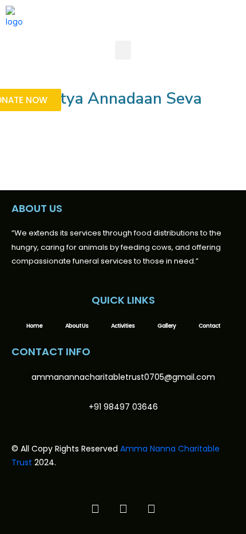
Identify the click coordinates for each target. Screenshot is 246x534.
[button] (123, 50)
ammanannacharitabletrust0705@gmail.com (123, 377)
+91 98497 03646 (123, 407)
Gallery (166, 325)
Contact (209, 325)
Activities (122, 325)
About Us (76, 325)
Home (34, 325)
